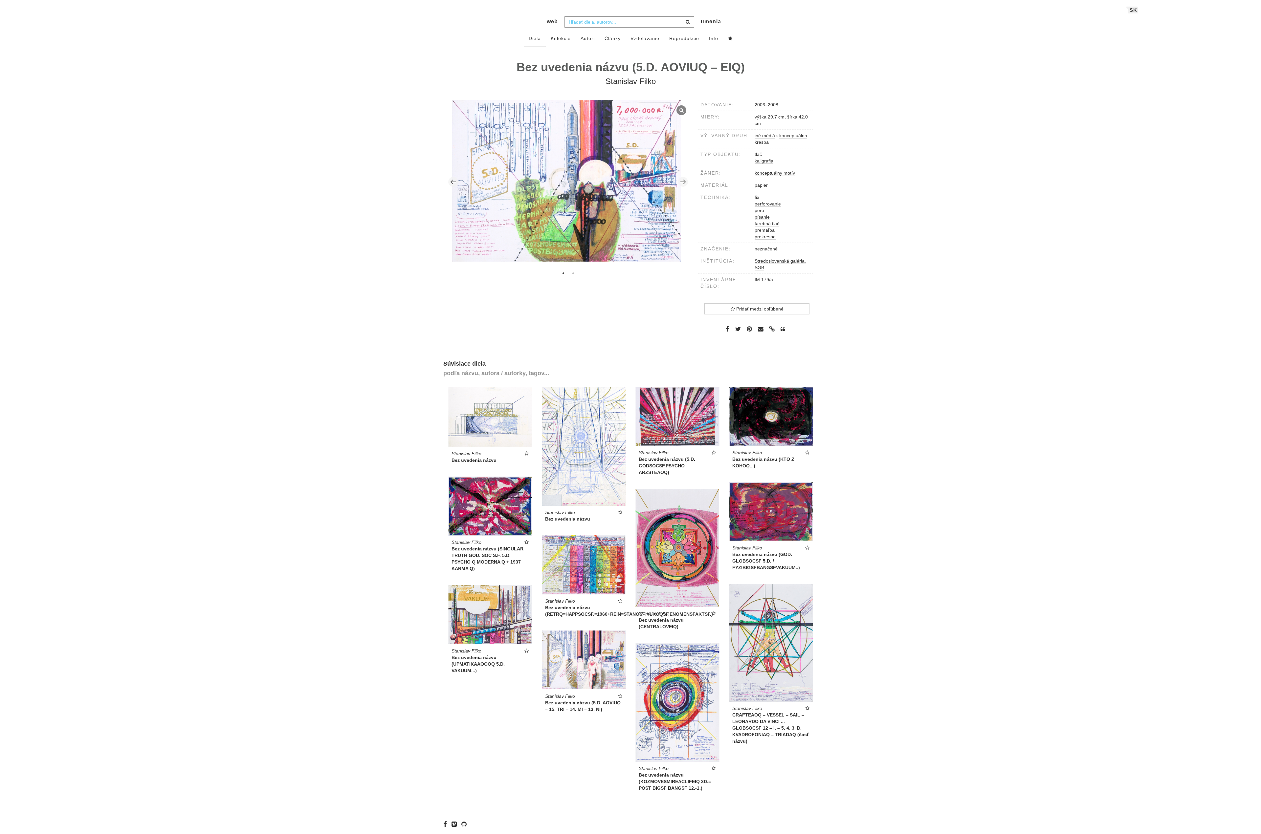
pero (759, 210)
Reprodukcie (684, 38)
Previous (453, 182)
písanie (762, 217)
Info (713, 38)
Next (683, 182)
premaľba (765, 230)
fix (757, 197)
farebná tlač (767, 223)
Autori (588, 38)
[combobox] (629, 22)
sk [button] (1133, 10)
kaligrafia (764, 160)
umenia (711, 21)
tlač (758, 154)
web (552, 21)
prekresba (765, 236)
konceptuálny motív (775, 173)
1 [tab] (563, 273)
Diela (535, 38)
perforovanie (768, 203)
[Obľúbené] (730, 38)
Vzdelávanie (644, 38)
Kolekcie (561, 38)
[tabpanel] (568, 181)
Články (613, 38)
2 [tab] (573, 273)
